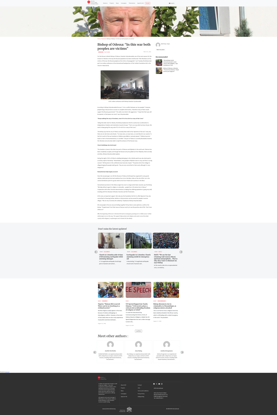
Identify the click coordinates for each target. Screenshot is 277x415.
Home (98, 39)
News (117, 3)
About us (105, 3)
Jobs (139, 388)
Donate (147, 3)
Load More (138, 331)
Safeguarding (141, 396)
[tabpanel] (111, 250)
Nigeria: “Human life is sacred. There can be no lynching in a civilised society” (109, 306)
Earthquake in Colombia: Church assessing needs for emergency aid (111, 257)
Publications (132, 3)
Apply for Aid (140, 3)
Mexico (161, 252)
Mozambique (162, 301)
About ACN (123, 385)
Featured (103, 39)
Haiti (132, 252)
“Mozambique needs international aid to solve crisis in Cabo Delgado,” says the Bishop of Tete (170, 63)
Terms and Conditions (143, 391)
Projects (112, 3)
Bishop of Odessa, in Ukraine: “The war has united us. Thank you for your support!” (171, 69)
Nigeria (105, 301)
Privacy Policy (141, 394)
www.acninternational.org (108, 409)
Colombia (107, 252)
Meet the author (161, 49)
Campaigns (123, 3)
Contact (140, 385)
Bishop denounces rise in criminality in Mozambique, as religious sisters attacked (164, 306)
